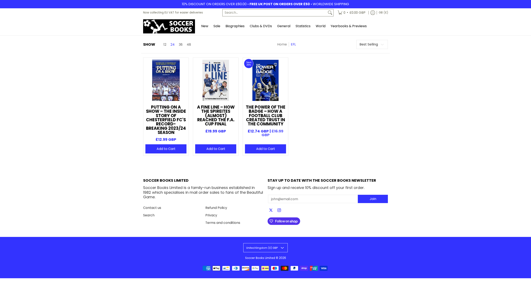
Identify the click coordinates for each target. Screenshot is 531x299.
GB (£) (383, 13)
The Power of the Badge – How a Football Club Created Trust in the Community (265, 115)
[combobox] (275, 12)
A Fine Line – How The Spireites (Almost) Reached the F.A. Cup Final (216, 115)
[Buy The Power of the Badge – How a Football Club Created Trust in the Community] (265, 80)
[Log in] (373, 12)
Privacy (211, 215)
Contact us (152, 207)
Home (282, 44)
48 (189, 45)
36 (181, 45)
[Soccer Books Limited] (169, 26)
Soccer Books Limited (260, 258)
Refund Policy (216, 207)
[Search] (330, 12)
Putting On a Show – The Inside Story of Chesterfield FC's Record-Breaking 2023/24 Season (166, 119)
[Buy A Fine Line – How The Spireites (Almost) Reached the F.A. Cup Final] (215, 80)
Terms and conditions (222, 222)
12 (164, 45)
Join (373, 198)
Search (149, 215)
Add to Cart (166, 148)
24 (173, 45)
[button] (271, 210)
